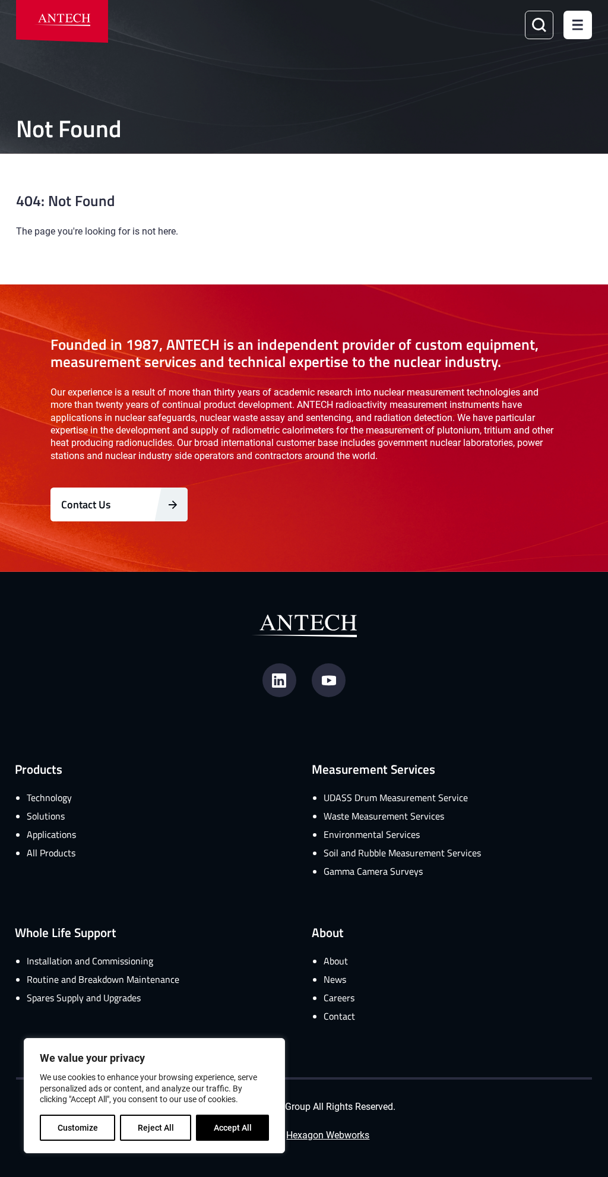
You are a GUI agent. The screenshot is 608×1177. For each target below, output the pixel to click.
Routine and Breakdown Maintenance (103, 979)
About (328, 932)
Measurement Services (373, 768)
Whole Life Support (65, 932)
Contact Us (85, 503)
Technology (49, 797)
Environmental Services (372, 834)
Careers (339, 997)
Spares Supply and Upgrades (84, 997)
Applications (51, 834)
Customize (78, 1127)
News (335, 979)
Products (38, 768)
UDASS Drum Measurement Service (396, 797)
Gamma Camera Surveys (373, 871)
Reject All (156, 1127)
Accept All (233, 1127)
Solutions (46, 815)
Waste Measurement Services (384, 815)
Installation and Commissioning (90, 960)
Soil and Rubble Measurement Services (402, 852)
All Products (51, 852)
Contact (339, 1016)
